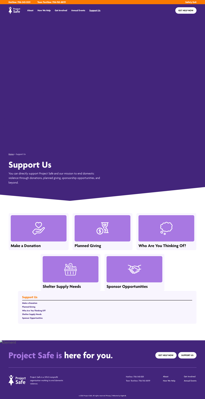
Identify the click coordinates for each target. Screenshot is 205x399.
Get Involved (61, 10)
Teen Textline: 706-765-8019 (51, 2)
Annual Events (78, 10)
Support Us (94, 10)
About (30, 10)
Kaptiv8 (123, 396)
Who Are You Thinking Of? (34, 310)
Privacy (108, 395)
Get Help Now (185, 10)
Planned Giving (28, 307)
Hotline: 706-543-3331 (19, 2)
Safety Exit (190, 2)
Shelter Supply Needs (32, 314)
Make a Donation (29, 303)
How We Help (44, 10)
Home (11, 154)
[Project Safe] (14, 10)
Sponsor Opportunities (32, 318)
